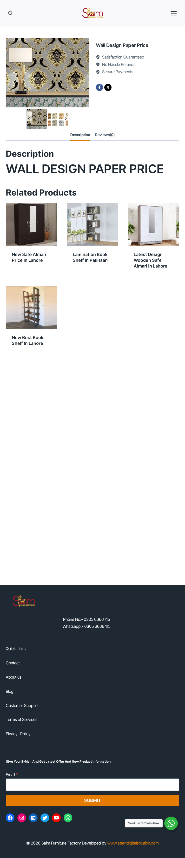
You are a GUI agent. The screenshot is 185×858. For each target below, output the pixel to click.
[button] (36, 119)
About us (13, 677)
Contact (13, 663)
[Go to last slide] (29, 118)
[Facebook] (99, 87)
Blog (9, 691)
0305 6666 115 (97, 619)
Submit (92, 800)
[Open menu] (173, 13)
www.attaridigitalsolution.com (133, 843)
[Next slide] (65, 118)
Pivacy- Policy (18, 733)
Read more (22, 275)
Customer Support (22, 705)
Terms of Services (21, 719)
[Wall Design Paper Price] (47, 72)
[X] (108, 87)
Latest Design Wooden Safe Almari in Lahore (150, 260)
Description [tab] (80, 134)
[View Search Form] (10, 13)
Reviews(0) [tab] (105, 134)
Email (12, 774)
